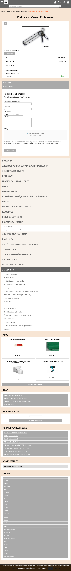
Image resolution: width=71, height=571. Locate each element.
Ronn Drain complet (10, 529)
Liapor (6, 508)
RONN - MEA (7, 239)
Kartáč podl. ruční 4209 (11, 439)
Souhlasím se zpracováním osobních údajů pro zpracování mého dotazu (28, 143)
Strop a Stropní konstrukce (16, 254)
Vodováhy (7, 329)
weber (5, 553)
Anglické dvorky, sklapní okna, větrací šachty (25, 166)
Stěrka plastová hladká (11, 436)
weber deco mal (8, 404)
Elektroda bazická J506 (18, 339)
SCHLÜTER (7, 532)
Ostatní (6, 520)
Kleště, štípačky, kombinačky (14, 281)
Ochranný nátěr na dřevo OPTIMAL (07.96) (17, 454)
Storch (6, 544)
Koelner (6, 202)
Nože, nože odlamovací (12, 298)
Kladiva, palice (9, 277)
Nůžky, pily (7, 302)
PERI (5, 523)
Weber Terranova (9, 557)
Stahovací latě (9, 319)
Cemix (6, 483)
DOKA (5, 489)
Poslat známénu (9, 87)
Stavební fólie (9, 249)
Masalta (6, 514)
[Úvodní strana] (6, 2)
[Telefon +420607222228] (60, 3)
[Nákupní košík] (69, 3)
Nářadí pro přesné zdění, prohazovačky (17, 295)
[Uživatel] (56, 3)
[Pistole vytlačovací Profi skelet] (35, 36)
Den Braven (7, 176)
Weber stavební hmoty (13, 265)
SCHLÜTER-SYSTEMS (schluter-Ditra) (20, 244)
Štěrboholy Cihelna (9, 538)
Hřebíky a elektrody (10, 274)
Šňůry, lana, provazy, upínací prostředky (17, 315)
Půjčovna (7, 161)
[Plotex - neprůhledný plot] (52, 346)
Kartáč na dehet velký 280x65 (13, 395)
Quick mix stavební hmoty (14, 234)
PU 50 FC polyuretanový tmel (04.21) (15, 451)
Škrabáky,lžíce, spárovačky (13, 312)
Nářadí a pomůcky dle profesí (16, 207)
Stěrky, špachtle (9, 322)
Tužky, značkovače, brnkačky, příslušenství (18, 326)
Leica (5, 504)
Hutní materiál (9, 191)
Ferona (6, 495)
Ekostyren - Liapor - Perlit (15, 181)
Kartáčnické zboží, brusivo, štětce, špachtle (24, 196)
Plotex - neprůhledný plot (52, 339)
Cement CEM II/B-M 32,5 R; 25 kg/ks (15, 398)
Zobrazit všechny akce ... (35, 384)
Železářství (8, 270)
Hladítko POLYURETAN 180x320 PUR (15, 433)
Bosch (6, 480)
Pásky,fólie (7, 212)
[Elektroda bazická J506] (18, 346)
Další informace (41, 568)
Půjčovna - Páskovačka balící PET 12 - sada (17, 445)
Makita (6, 511)
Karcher (6, 501)
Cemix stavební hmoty (13, 171)
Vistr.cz (6, 550)
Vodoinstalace (9, 260)
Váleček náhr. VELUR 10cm (12, 442)
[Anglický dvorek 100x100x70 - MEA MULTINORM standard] (18, 370)
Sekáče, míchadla (10, 308)
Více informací (55, 143)
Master (6, 517)
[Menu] (2, 2)
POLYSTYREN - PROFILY (12, 222)
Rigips (5, 526)
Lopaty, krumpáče (10, 288)
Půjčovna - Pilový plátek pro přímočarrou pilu (17, 401)
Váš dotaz (7, 83)
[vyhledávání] (65, 3)
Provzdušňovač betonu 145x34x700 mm (16, 448)
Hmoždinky (8, 226)
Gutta (5, 186)
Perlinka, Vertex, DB (12, 217)
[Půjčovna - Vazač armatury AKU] (52, 368)
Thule (5, 547)
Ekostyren (7, 492)
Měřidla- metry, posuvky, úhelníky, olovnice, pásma (21, 291)
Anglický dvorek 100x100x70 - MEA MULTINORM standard (18, 362)
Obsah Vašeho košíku (10, 466)
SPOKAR (6, 535)
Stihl (5, 541)
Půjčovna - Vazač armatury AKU (52, 361)
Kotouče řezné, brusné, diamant (15, 284)
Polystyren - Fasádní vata (13, 230)
